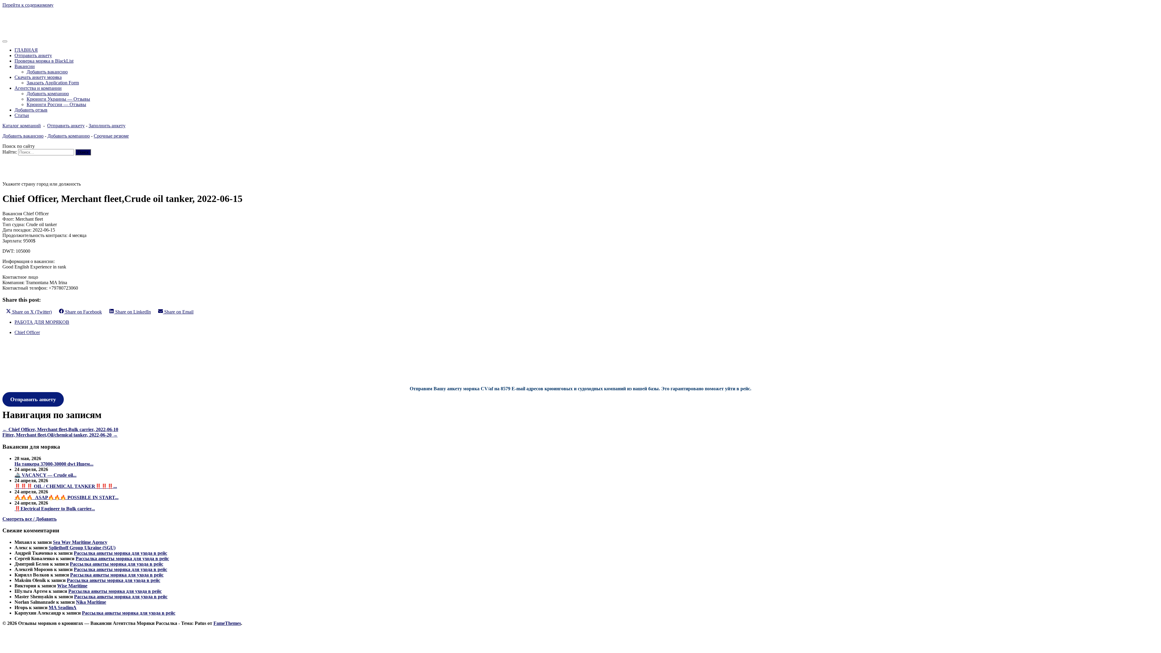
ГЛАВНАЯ (26, 50)
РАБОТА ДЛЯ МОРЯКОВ (42, 322)
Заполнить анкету (107, 125)
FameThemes (227, 623)
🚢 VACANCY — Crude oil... (45, 475)
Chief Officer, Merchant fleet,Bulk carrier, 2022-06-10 (60, 429)
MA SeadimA (62, 607)
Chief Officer (27, 332)
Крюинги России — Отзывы (56, 104)
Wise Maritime (72, 585)
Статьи (22, 115)
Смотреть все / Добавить (29, 518)
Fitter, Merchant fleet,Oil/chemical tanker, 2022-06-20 (60, 434)
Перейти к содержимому (28, 5)
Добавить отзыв (31, 109)
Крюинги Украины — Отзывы (58, 99)
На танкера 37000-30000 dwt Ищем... (54, 463)
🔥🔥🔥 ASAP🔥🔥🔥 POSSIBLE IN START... (67, 497)
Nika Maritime (91, 602)
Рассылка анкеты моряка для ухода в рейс (120, 553)
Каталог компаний (21, 125)
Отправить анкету (33, 55)
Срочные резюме (111, 135)
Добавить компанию (48, 93)
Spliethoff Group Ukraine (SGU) (82, 547)
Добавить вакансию (47, 71)
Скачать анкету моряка (38, 77)
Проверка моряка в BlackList (44, 60)
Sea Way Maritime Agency (80, 542)
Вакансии (25, 66)
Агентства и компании (38, 88)
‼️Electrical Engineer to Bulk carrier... (55, 508)
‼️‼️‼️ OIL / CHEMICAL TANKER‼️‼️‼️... (66, 486)
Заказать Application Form (53, 82)
